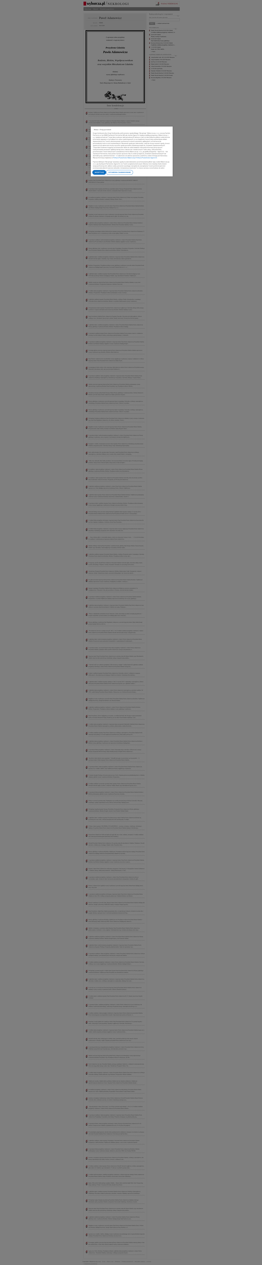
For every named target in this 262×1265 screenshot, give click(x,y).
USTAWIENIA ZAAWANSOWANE (119, 172)
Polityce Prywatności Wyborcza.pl (124, 157)
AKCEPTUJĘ (99, 172)
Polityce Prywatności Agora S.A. (146, 157)
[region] (132, 151)
